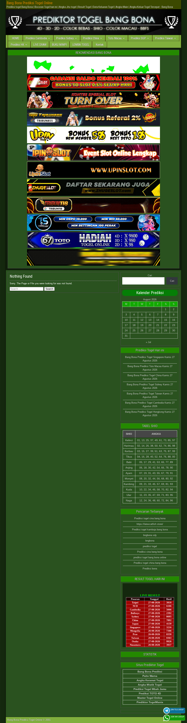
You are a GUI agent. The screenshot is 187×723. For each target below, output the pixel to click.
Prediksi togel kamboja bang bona (150, 529)
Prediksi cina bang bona (150, 551)
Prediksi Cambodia (36, 38)
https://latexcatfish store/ (150, 524)
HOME (15, 38)
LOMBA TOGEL (80, 44)
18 (134, 325)
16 (173, 319)
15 (165, 319)
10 (126, 319)
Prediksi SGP (138, 38)
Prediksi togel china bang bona (150, 563)
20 (149, 325)
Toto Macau (115, 38)
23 (173, 325)
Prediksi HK (17, 44)
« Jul (148, 342)
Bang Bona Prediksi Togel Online (30, 3)
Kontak (100, 44)
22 (165, 325)
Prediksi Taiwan (164, 38)
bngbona (149, 540)
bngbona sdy (150, 535)
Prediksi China (91, 38)
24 (126, 330)
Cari (150, 275)
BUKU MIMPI (59, 44)
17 (126, 325)
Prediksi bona (150, 568)
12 (141, 319)
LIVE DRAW (39, 44)
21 (157, 325)
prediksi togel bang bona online (149, 557)
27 (149, 330)
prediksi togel (150, 546)
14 (157, 319)
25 (134, 330)
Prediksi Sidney (65, 38)
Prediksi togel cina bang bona (149, 518)
